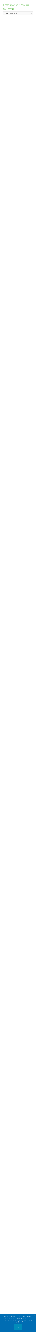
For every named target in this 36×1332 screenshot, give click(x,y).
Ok (18, 1327)
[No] (35, 1315)
